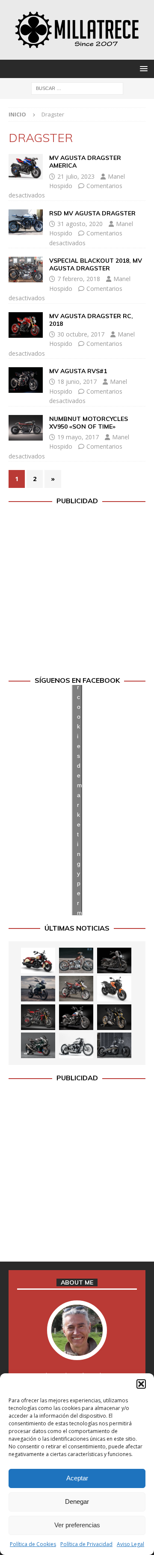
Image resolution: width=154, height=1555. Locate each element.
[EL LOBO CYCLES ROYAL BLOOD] (76, 960)
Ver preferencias (77, 1525)
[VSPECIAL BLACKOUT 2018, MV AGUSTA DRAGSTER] (26, 269)
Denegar (77, 1501)
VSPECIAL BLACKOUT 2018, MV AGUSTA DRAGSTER (95, 264)
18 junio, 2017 (77, 381)
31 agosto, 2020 (80, 224)
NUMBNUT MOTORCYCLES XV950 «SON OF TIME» (88, 422)
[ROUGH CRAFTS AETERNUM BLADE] (114, 1045)
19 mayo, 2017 (78, 437)
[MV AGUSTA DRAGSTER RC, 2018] (26, 325)
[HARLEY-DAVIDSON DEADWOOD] (114, 960)
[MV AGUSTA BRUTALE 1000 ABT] (38, 1017)
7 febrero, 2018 (78, 279)
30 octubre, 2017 (80, 334)
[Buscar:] (77, 88)
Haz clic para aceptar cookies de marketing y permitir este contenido (79, 800)
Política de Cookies (33, 1544)
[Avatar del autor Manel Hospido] (77, 1351)
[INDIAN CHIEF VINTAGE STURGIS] (38, 960)
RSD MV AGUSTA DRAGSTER (92, 213)
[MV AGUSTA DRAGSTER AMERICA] (26, 167)
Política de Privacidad (86, 1544)
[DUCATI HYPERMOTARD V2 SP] (76, 988)
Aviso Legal (130, 1544)
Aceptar (77, 1478)
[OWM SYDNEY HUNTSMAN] (76, 1045)
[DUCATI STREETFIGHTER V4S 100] (114, 1017)
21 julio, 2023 (76, 176)
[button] (141, 1384)
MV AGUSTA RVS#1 (78, 371)
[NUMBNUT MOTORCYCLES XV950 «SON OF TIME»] (26, 428)
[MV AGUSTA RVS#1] (26, 380)
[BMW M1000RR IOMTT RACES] (38, 1045)
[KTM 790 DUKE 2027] (114, 988)
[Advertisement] (77, 590)
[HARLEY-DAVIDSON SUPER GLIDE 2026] (76, 1017)
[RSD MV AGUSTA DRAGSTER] (26, 222)
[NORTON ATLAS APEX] (38, 988)
